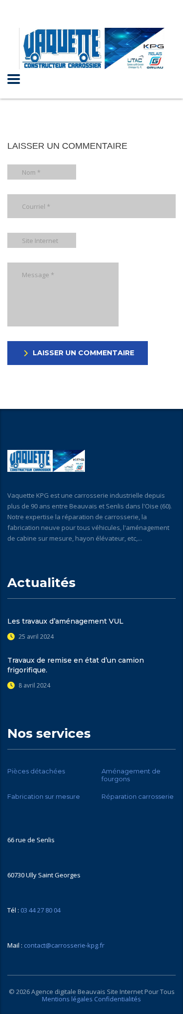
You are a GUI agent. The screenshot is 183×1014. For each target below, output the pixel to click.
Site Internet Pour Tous (141, 991)
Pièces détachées (36, 771)
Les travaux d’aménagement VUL (65, 621)
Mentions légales (67, 998)
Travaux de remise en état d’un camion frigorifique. (75, 665)
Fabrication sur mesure (43, 796)
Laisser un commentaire (83, 352)
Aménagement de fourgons (131, 775)
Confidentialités (117, 998)
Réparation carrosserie (138, 796)
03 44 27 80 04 (40, 910)
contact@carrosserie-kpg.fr (64, 945)
